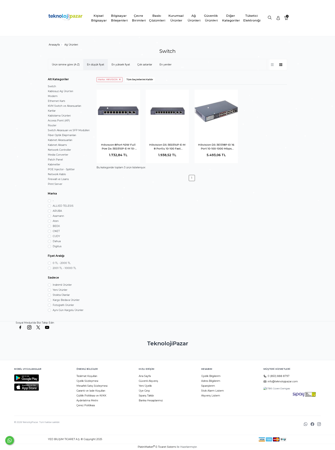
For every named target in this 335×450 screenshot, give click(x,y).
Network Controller (59, 149)
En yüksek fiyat (120, 64)
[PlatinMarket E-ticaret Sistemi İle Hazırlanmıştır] (246, 439)
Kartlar (52, 110)
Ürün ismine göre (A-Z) (66, 64)
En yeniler (165, 64)
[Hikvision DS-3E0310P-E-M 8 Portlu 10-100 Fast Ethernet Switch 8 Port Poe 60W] (167, 111)
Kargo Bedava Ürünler (66, 300)
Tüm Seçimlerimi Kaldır (139, 79)
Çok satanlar (144, 64)
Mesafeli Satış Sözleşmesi (91, 385)
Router (52, 125)
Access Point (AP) (59, 120)
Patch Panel (55, 159)
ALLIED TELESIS (63, 205)
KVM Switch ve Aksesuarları (64, 105)
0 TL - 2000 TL (62, 263)
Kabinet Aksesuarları (60, 140)
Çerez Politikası (85, 405)
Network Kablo (57, 174)
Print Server (55, 184)
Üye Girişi (144, 390)
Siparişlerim (208, 385)
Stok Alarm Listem (212, 390)
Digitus (57, 246)
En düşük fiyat (95, 64)
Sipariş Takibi (146, 395)
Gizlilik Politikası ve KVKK (91, 395)
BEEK (56, 226)
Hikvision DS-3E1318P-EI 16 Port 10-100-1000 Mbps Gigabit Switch (216, 147)
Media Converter (58, 154)
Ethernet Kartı (56, 101)
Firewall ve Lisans (58, 179)
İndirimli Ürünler (62, 284)
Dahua (57, 241)
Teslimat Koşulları (86, 376)
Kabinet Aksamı (57, 145)
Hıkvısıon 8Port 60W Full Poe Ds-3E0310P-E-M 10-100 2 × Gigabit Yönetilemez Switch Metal (118, 147)
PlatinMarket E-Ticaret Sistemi (157, 446)
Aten (56, 221)
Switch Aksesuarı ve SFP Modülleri (69, 130)
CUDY (56, 236)
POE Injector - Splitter (61, 169)
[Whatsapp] (9, 440)
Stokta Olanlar (61, 295)
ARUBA (57, 210)
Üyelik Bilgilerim (211, 376)
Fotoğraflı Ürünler (63, 305)
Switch (52, 86)
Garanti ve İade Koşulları (90, 390)
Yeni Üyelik (145, 385)
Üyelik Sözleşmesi (87, 380)
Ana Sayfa (145, 376)
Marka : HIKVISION (107, 79)
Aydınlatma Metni (87, 400)
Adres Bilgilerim (210, 380)
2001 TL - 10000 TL (64, 268)
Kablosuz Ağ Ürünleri (60, 91)
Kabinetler (54, 164)
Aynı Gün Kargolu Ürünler (68, 310)
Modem (53, 96)
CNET (56, 231)
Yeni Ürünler (60, 289)
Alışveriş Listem (210, 395)
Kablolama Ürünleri (59, 115)
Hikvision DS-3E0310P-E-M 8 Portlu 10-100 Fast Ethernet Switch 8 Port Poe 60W (167, 147)
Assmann (58, 216)
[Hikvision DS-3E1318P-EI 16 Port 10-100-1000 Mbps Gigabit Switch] (216, 111)
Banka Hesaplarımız (151, 400)
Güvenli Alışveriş (148, 380)
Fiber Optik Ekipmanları (62, 135)
